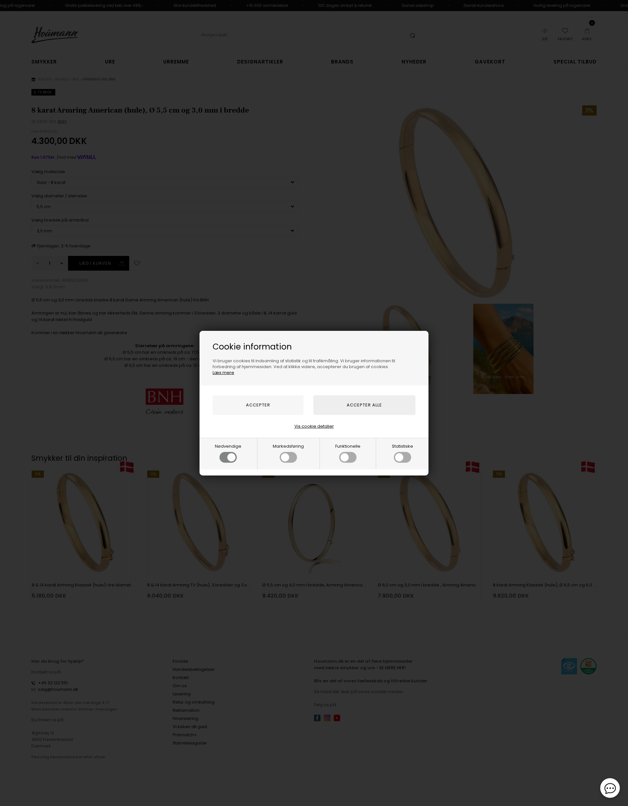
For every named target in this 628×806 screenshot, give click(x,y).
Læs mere (223, 372)
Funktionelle (347, 446)
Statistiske (402, 446)
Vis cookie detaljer (314, 426)
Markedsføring (288, 446)
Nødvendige (228, 446)
